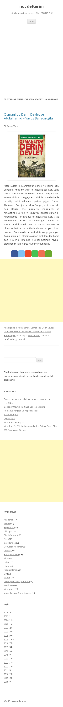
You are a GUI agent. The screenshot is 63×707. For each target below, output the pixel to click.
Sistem (7, 577)
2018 (6, 643)
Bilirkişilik (8, 531)
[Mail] (28, 253)
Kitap (6, 327)
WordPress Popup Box (15, 422)
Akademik (8, 519)
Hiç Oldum (9, 402)
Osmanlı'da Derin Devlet (42, 327)
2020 (6, 635)
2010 (6, 674)
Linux (6, 566)
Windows (8, 585)
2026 (6, 612)
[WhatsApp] (35, 253)
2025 (6, 616)
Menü (31, 21)
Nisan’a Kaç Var (11, 414)
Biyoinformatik (11, 535)
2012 (6, 666)
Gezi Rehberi (10, 542)
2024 (6, 620)
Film (6, 539)
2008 (6, 681)
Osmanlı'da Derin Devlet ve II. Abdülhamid (24, 331)
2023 (6, 623)
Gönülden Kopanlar (13, 546)
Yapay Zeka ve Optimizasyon (17, 593)
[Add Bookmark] (41, 253)
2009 (6, 677)
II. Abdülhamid (23, 327)
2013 (6, 662)
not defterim (31, 6)
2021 (6, 631)
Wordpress (9, 589)
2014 (6, 658)
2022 (6, 627)
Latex (6, 562)
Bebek (7, 523)
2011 (6, 670)
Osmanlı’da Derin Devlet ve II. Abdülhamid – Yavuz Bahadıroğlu (28, 116)
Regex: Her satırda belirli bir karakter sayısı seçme (27, 399)
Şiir (5, 573)
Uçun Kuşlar (9, 418)
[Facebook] (14, 253)
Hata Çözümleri (11, 554)
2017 (6, 647)
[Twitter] (21, 253)
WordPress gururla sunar (15, 701)
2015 (6, 654)
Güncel (7, 550)
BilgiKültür (9, 527)
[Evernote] (48, 253)
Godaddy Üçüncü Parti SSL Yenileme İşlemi (24, 406)
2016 (6, 650)
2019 (6, 639)
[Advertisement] (31, 60)
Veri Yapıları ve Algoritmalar (17, 581)
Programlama (10, 569)
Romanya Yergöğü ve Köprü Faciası (20, 410)
